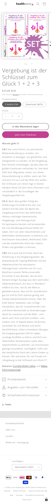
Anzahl (5, 110)
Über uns (10, 429)
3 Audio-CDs (11, 104)
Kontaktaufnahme (15, 423)
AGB (11, 495)
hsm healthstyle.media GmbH (23, 487)
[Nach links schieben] (19, 64)
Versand (15, 94)
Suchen (9, 436)
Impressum (26, 499)
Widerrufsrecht (19, 491)
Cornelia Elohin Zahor (24, 366)
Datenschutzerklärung (38, 491)
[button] (6, 4)
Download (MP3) (34, 104)
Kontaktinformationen (35, 495)
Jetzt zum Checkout (25, 134)
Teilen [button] (8, 404)
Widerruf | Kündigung (17, 442)
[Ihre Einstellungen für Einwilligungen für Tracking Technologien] (46, 499)
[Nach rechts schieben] (32, 64)
